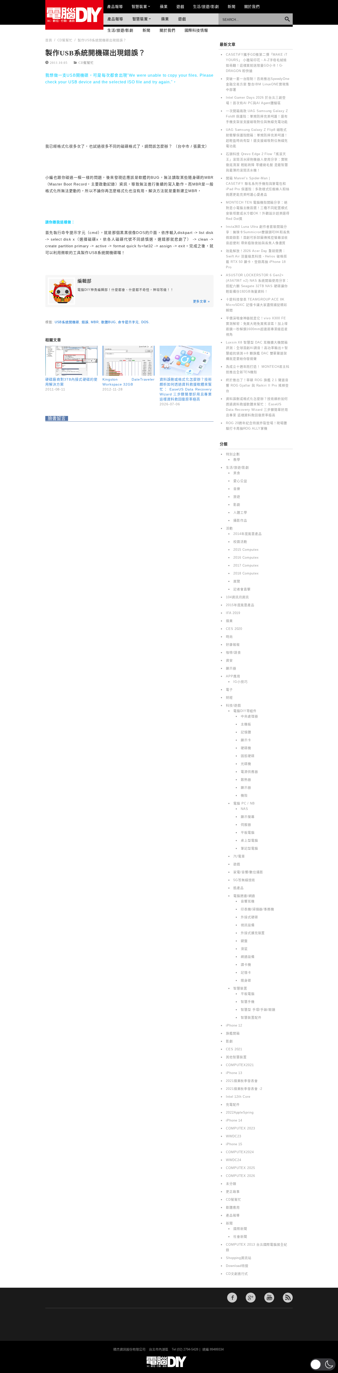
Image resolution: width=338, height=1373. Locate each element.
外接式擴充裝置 (253, 933)
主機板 (246, 724)
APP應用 (233, 676)
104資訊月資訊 (237, 597)
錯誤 (85, 322)
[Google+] (251, 1298)
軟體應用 (233, 1207)
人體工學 (240, 512)
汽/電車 (239, 856)
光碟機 (246, 764)
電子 (229, 689)
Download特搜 (237, 1266)
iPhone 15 (234, 1144)
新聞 (232, 6)
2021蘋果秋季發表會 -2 (244, 1089)
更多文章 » (201, 301)
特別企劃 (233, 454)
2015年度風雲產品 (240, 605)
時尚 (229, 637)
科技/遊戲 (233, 705)
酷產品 (238, 888)
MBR (95, 322)
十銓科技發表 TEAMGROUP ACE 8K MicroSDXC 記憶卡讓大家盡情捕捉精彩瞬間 (256, 304)
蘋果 (164, 6)
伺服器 (246, 824)
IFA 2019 (233, 613)
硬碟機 (246, 748)
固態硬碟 (248, 756)
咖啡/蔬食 (233, 652)
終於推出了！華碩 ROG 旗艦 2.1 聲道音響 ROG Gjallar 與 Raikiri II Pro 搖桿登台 (257, 385)
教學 (236, 459)
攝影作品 (240, 520)
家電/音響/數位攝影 (248, 872)
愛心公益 (240, 481)
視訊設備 (248, 925)
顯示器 (231, 668)
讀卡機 (246, 964)
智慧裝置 (139, 6)
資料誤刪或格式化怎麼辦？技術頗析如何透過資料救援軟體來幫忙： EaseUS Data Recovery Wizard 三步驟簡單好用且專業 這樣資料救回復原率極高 (186, 389)
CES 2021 (234, 1049)
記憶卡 (246, 972)
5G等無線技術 (244, 880)
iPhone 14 (234, 1120)
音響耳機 (248, 901)
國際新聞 (240, 1229)
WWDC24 (233, 1160)
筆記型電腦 (249, 848)
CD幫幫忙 (86, 62)
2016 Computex (246, 557)
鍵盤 (244, 941)
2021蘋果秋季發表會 (242, 1081)
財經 (229, 697)
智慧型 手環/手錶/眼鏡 (258, 1009)
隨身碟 (246, 980)
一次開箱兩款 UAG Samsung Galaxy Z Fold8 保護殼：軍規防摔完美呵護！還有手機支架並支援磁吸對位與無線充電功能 (257, 116)
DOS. (145, 322)
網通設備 (248, 957)
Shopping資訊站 (238, 1258)
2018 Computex (246, 573)
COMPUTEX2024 (240, 1152)
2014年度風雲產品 (247, 534)
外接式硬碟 (249, 917)
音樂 (236, 489)
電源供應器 (249, 772)
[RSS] (288, 1298)
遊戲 (180, 6)
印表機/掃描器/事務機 (257, 909)
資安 (229, 660)
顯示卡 (246, 740)
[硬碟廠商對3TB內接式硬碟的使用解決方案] (71, 361)
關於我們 (252, 6)
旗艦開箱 (233, 1033)
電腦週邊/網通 (244, 896)
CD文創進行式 (237, 1274)
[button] (323, 1364)
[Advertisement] (129, 113)
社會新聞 (240, 1236)
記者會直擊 (242, 589)
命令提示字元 (128, 322)
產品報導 (115, 6)
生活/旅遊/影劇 (206, 6)
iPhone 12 (234, 1025)
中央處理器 (249, 716)
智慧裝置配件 (251, 1017)
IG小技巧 (240, 682)
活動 (229, 528)
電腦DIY (74, 15)
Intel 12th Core (238, 1096)
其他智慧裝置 (236, 1057)
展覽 (236, 581)
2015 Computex (246, 549)
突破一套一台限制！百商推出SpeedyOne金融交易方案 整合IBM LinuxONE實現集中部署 (258, 84)
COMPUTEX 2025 (240, 1168)
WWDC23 (233, 1136)
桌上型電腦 (249, 840)
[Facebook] (232, 1298)
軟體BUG (108, 322)
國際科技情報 (196, 30)
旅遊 (236, 497)
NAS (244, 809)
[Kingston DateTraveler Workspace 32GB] (128, 361)
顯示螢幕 (248, 817)
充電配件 (233, 1104)
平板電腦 (248, 832)
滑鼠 (244, 949)
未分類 (231, 1184)
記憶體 (246, 732)
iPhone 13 (234, 1073)
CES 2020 (234, 629)
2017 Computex (246, 565)
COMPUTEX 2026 (240, 1176)
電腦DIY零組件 (245, 711)
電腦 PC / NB (244, 803)
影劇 (236, 504)
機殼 (244, 795)
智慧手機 (248, 1002)
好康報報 (233, 644)
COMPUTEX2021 (240, 1065)
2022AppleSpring (240, 1112)
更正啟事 (233, 1191)
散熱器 (246, 779)
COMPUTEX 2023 (240, 1128)
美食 (236, 473)
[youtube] (269, 1298)
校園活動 (240, 542)
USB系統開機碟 (67, 322)
